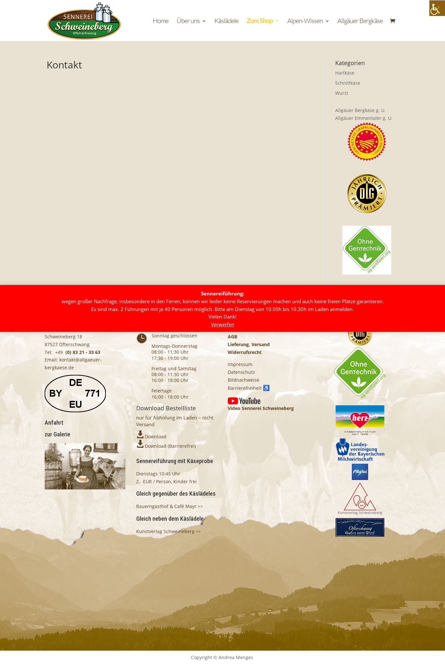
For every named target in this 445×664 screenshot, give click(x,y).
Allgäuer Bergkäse (360, 22)
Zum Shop (260, 21)
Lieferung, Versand (249, 344)
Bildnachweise (243, 380)
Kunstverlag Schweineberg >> (168, 531)
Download (155, 436)
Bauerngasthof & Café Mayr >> (169, 506)
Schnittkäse (347, 83)
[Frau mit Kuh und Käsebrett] (85, 488)
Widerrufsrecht (245, 352)
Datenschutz (241, 372)
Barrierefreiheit (249, 388)
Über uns (188, 22)
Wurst (341, 93)
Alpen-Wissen (305, 22)
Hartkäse (344, 73)
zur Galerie (57, 434)
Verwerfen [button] (222, 324)
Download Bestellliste (166, 408)
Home (160, 22)
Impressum (240, 364)
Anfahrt (54, 422)
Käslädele (226, 22)
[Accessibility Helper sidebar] (437, 8)
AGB (232, 336)
